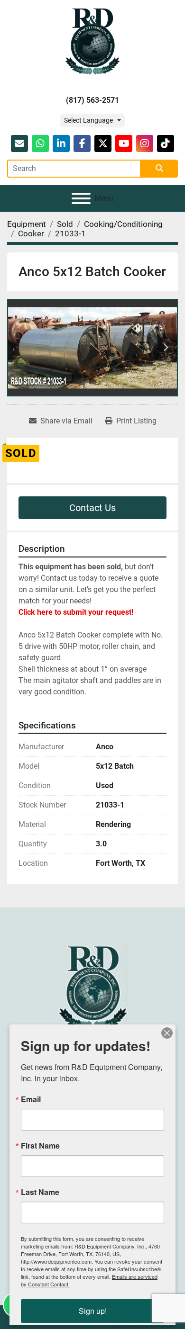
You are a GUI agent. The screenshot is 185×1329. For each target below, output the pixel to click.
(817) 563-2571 (92, 100)
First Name (40, 1145)
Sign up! (93, 1310)
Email (31, 1099)
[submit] (159, 169)
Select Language (88, 120)
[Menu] (81, 198)
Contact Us (92, 507)
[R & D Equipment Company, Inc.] (92, 986)
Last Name (40, 1192)
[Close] (167, 1033)
